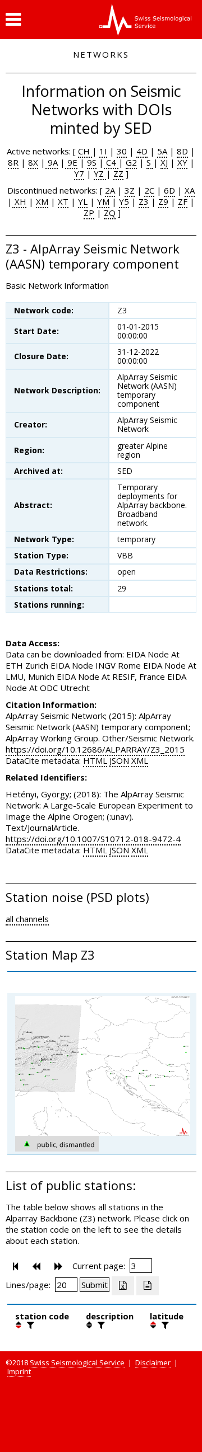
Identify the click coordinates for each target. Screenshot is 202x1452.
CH (85, 151)
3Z (130, 190)
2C (149, 190)
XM (42, 201)
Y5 (124, 201)
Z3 (144, 201)
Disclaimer (153, 1362)
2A (110, 190)
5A (162, 151)
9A (51, 162)
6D (169, 190)
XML (139, 760)
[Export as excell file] (123, 1285)
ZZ (118, 173)
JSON (119, 760)
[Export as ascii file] (147, 1285)
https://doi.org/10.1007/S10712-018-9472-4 (93, 838)
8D (182, 151)
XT (63, 201)
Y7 (79, 173)
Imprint (19, 1371)
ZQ (110, 212)
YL (83, 201)
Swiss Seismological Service (77, 1362)
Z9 (163, 201)
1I (103, 151)
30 (122, 151)
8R (13, 162)
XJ (164, 162)
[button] (13, 19)
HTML (95, 760)
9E (71, 162)
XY (182, 162)
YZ (100, 173)
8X (33, 162)
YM (103, 201)
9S (92, 162)
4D (142, 151)
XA (190, 190)
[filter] (29, 1325)
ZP (89, 212)
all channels (27, 918)
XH (19, 201)
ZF (182, 201)
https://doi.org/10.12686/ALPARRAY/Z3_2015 (95, 749)
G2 (131, 162)
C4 (111, 162)
